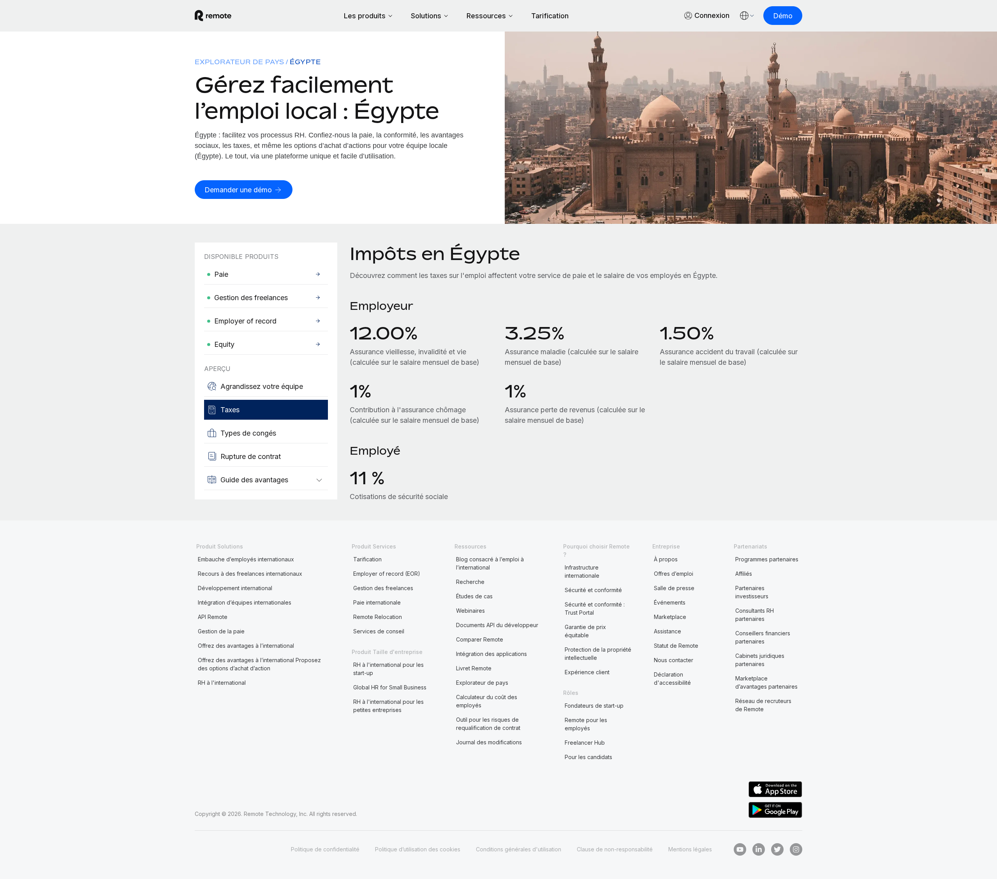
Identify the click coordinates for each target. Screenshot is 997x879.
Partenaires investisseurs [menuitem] (751, 592)
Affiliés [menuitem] (743, 573)
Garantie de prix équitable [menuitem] (585, 631)
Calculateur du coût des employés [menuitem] (486, 701)
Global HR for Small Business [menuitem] (389, 687)
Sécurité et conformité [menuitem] (593, 590)
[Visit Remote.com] (213, 15)
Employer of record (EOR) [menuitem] (386, 573)
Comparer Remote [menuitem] (479, 639)
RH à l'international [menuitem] (222, 682)
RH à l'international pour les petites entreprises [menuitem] (388, 705)
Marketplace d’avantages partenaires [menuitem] (766, 682)
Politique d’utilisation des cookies (417, 849)
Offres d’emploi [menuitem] (673, 573)
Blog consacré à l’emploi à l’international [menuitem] (490, 563)
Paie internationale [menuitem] (377, 602)
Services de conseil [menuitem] (378, 631)
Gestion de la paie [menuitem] (221, 631)
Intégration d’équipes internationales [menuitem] (244, 602)
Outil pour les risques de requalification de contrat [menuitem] (488, 723)
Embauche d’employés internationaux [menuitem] (246, 559)
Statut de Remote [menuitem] (676, 645)
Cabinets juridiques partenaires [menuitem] (759, 659)
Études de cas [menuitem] (474, 596)
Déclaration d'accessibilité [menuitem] (672, 678)
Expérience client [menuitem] (587, 672)
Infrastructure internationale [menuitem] (582, 571)
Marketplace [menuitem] (670, 617)
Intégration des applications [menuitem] (491, 653)
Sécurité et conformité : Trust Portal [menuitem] (595, 608)
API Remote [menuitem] (212, 617)
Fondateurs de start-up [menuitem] (594, 705)
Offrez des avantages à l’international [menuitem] (246, 645)
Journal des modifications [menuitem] (489, 742)
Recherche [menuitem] (470, 581)
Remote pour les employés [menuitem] (586, 724)
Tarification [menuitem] (367, 559)
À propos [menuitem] (666, 559)
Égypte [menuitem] (305, 62)
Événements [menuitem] (669, 602)
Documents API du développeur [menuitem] (497, 625)
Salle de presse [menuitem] (674, 588)
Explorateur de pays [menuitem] (239, 62)
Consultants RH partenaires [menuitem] (754, 614)
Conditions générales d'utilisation (518, 849)
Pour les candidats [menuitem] (588, 757)
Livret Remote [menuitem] (473, 668)
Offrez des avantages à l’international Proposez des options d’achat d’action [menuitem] (259, 664)
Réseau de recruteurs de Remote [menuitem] (763, 705)
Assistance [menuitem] (667, 631)
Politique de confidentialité (325, 849)
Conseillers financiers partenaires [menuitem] (762, 637)
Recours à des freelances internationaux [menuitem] (250, 573)
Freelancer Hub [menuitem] (585, 742)
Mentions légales (690, 849)
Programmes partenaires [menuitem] (766, 559)
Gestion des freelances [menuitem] (383, 588)
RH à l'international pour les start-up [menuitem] (388, 668)
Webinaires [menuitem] (470, 610)
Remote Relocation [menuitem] (377, 617)
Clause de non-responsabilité (615, 849)
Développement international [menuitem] (235, 588)
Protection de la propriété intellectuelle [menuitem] (598, 653)
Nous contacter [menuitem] (673, 660)
